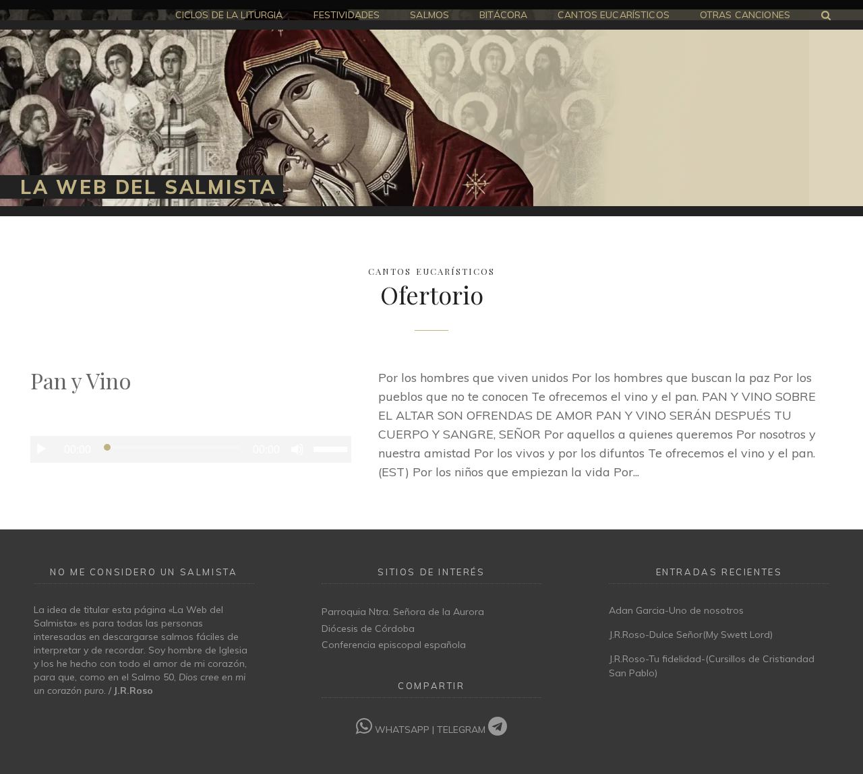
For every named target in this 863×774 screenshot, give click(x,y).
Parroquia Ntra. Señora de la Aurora (403, 612)
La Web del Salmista (148, 187)
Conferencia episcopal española (394, 645)
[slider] (332, 448)
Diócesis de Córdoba (368, 628)
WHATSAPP (402, 729)
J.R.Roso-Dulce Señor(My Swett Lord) (691, 634)
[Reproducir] (41, 449)
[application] (190, 449)
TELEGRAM (462, 729)
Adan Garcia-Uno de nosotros (676, 610)
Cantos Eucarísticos (431, 270)
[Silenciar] (297, 449)
